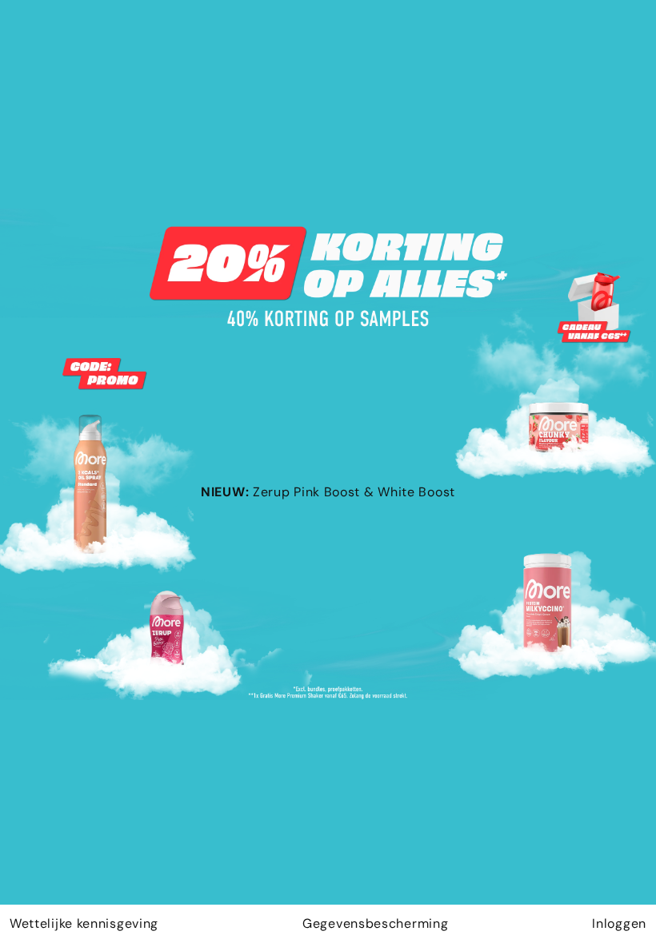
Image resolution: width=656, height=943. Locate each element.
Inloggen (619, 923)
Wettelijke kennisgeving (84, 923)
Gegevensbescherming (375, 923)
